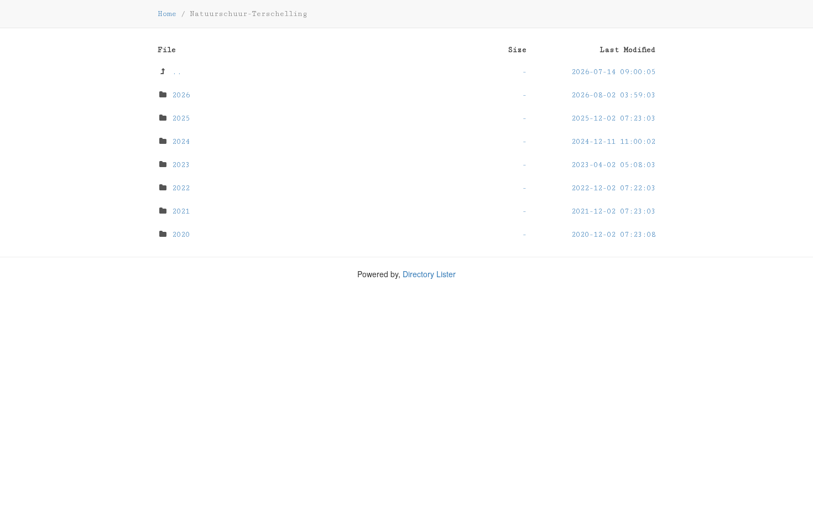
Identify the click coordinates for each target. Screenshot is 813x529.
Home (167, 13)
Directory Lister (429, 273)
